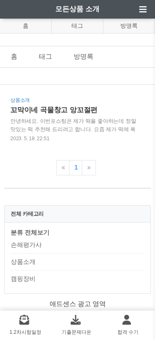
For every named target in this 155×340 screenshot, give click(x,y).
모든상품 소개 (77, 9)
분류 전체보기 (30, 232)
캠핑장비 (23, 278)
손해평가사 (26, 244)
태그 (77, 25)
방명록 (129, 25)
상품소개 (23, 261)
